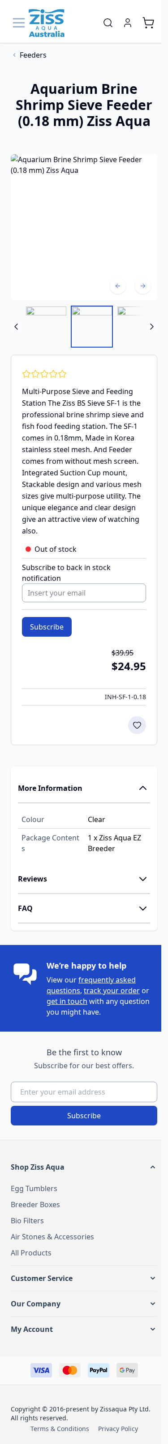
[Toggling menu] (20, 23)
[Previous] (118, 286)
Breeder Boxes (35, 1204)
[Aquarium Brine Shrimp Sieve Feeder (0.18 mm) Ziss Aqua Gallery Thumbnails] (84, 327)
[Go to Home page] (47, 23)
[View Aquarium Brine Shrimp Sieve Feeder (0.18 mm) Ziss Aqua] (92, 327)
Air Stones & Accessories (52, 1237)
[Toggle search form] (108, 23)
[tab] (84, 788)
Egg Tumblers (34, 1188)
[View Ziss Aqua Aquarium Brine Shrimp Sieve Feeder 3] (46, 327)
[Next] (143, 286)
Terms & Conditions (59, 1428)
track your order (112, 990)
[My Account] (128, 23)
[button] (84, 1167)
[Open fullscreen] (84, 227)
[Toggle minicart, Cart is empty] (148, 23)
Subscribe (84, 1116)
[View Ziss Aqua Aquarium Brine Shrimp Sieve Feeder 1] (137, 327)
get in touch (67, 1001)
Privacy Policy (118, 1428)
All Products (31, 1253)
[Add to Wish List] (137, 725)
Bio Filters (27, 1221)
